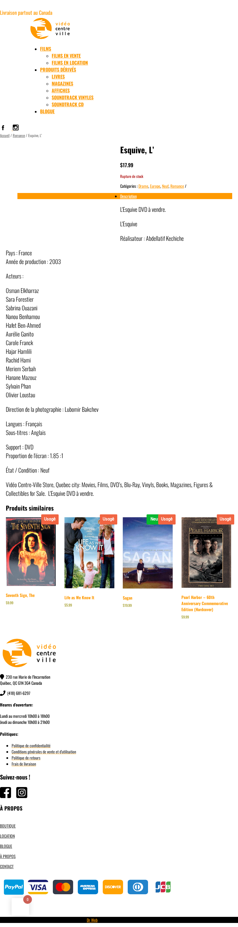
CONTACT (7, 866)
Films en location (70, 62)
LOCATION (7, 836)
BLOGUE (6, 846)
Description (128, 196)
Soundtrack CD (68, 104)
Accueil (5, 135)
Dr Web (92, 920)
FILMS (45, 48)
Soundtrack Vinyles (72, 97)
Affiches (61, 90)
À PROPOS (8, 856)
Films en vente (66, 55)
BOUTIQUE (8, 826)
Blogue (47, 111)
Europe (155, 186)
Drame (143, 186)
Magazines (62, 83)
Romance (19, 135)
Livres (58, 76)
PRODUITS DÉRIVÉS (58, 69)
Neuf (165, 186)
